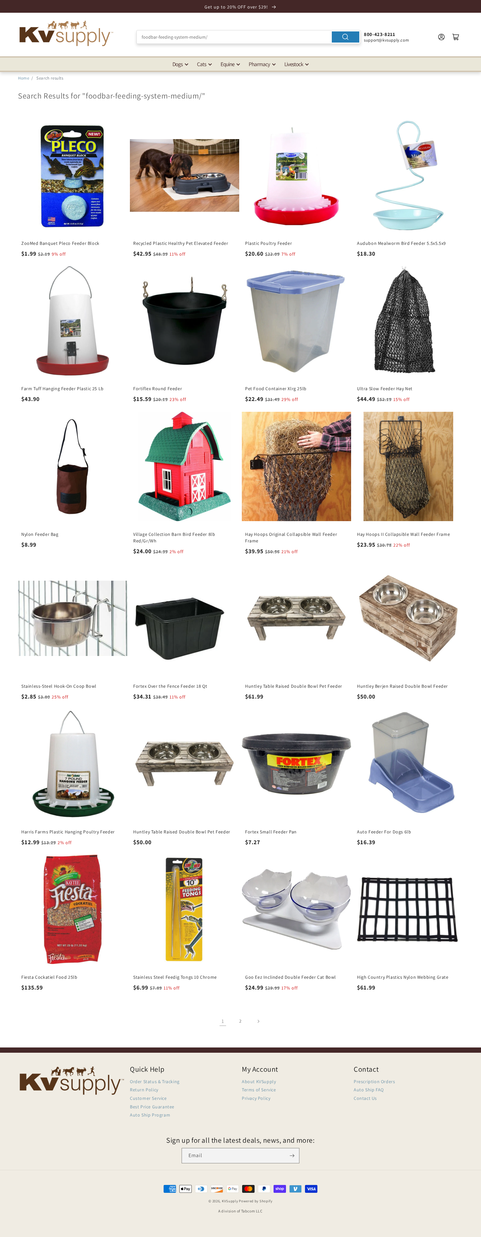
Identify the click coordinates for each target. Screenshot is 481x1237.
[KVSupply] (67, 33)
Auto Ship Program (150, 1115)
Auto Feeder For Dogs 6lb (384, 832)
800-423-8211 (379, 34)
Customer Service (148, 1098)
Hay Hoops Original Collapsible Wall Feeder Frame (291, 537)
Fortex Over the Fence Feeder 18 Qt (170, 686)
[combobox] (248, 37)
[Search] (345, 37)
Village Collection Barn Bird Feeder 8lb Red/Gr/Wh (174, 537)
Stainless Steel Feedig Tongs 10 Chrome (175, 977)
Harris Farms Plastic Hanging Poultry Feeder (68, 832)
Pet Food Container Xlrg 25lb (276, 388)
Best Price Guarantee (152, 1107)
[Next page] (258, 1021)
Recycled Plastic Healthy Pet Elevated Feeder (180, 243)
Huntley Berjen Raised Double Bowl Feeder (402, 686)
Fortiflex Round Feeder (157, 388)
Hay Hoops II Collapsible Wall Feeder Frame (403, 534)
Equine (227, 64)
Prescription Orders (374, 1081)
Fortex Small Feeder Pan (271, 832)
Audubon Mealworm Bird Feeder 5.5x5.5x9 (401, 243)
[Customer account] (441, 37)
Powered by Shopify (256, 1201)
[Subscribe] (292, 1155)
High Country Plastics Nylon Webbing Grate (403, 977)
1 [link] (223, 1021)
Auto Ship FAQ (369, 1090)
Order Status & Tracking (155, 1081)
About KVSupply (259, 1081)
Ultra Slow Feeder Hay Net (385, 388)
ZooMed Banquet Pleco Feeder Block (60, 243)
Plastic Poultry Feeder (268, 243)
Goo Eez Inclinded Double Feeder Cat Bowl (290, 977)
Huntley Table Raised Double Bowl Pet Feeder (293, 686)
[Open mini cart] (456, 37)
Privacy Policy (256, 1098)
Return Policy (144, 1090)
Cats (201, 64)
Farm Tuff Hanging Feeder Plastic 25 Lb (62, 388)
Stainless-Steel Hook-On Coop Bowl (59, 686)
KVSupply (230, 1201)
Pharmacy (259, 64)
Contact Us (365, 1098)
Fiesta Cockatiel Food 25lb (49, 977)
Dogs (177, 64)
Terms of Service (259, 1090)
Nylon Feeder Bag (40, 534)
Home (23, 78)
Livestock (293, 64)
